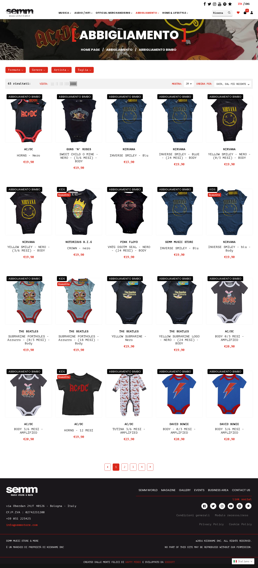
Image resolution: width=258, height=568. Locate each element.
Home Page (90, 49)
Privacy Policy (212, 524)
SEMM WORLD (148, 490)
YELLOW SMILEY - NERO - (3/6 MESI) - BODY (28, 248)
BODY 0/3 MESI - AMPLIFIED (229, 338)
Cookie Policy (240, 524)
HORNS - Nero (28, 155)
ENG (247, 4)
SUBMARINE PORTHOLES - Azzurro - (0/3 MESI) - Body (28, 340)
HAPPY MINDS (133, 562)
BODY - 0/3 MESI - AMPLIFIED (179, 430)
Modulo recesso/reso (232, 515)
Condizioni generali (193, 515)
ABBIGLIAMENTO (147, 13)
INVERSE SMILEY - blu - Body (229, 248)
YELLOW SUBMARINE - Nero (129, 338)
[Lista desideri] (238, 13)
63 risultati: (19, 83)
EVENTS (199, 490)
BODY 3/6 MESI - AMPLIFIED (28, 430)
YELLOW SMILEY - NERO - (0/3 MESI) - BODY (229, 155)
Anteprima (28, 137)
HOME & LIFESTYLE (174, 13)
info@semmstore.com (22, 525)
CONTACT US (241, 490)
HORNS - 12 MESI (78, 430)
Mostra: (177, 84)
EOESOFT (170, 562)
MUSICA (64, 13)
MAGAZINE (168, 490)
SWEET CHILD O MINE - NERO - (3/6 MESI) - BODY (78, 157)
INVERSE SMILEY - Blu (129, 155)
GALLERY (185, 490)
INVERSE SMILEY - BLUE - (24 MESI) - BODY (179, 155)
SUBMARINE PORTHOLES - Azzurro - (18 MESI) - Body (78, 340)
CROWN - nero (78, 248)
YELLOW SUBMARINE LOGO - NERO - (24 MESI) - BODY (179, 340)
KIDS (62, 189)
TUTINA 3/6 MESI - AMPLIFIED (129, 430)
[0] (245, 13)
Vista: (44, 84)
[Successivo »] (150, 467)
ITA (240, 4)
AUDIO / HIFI (82, 13)
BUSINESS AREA (218, 490)
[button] (16, 69)
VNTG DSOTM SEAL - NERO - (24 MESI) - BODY (129, 248)
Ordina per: (204, 84)
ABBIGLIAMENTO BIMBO (24, 97)
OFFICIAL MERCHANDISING (113, 13)
